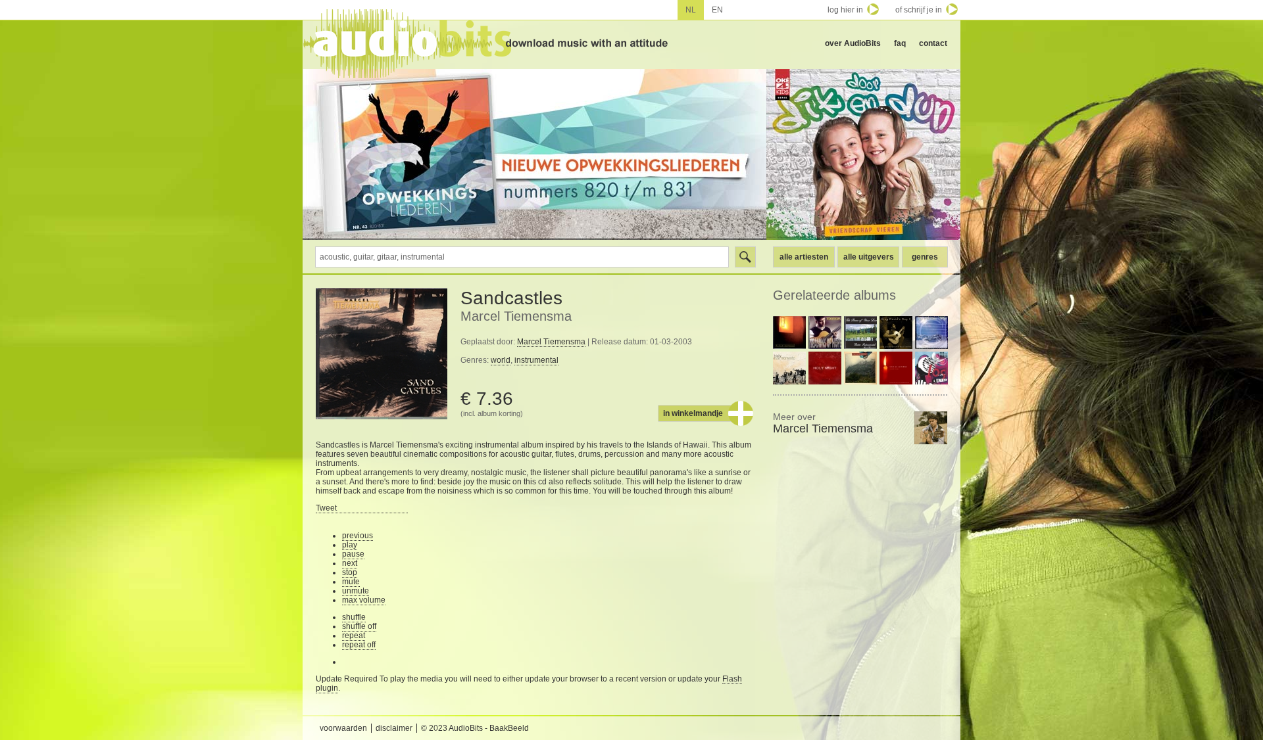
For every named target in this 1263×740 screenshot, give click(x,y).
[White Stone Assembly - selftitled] (860, 368)
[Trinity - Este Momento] (789, 368)
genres (925, 257)
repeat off (359, 644)
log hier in (845, 9)
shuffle (354, 617)
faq (900, 43)
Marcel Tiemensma (516, 316)
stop (349, 572)
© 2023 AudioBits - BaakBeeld (475, 728)
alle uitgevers (868, 257)
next (349, 563)
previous (357, 535)
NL (690, 9)
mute (351, 581)
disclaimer (394, 728)
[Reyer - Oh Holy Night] (824, 368)
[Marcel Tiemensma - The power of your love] (860, 332)
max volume (363, 600)
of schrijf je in (918, 9)
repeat (353, 635)
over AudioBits (853, 43)
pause (353, 554)
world (500, 360)
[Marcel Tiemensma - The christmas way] (931, 332)
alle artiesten (804, 257)
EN (717, 9)
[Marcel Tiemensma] (930, 427)
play (349, 544)
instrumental (536, 360)
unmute (355, 590)
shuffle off (359, 626)
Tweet (326, 508)
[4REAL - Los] (931, 368)
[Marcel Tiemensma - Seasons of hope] (824, 332)
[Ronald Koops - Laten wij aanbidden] (895, 368)
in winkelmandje (693, 413)
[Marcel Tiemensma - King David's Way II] (895, 332)
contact (933, 43)
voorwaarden (343, 728)
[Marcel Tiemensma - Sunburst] (789, 332)
